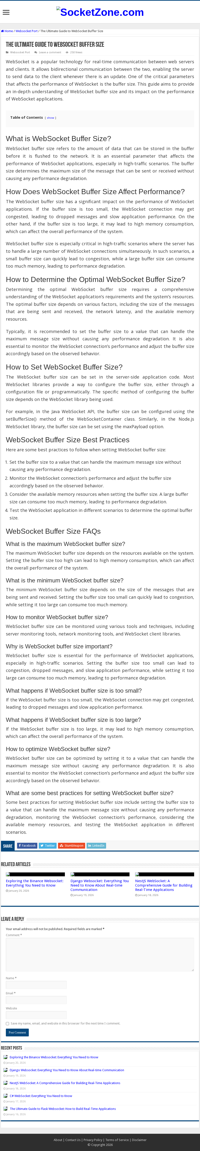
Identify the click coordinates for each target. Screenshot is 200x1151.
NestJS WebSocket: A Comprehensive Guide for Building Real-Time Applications (163, 885)
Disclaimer (139, 1140)
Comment (14, 935)
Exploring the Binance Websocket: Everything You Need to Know (34, 883)
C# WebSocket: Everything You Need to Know (41, 1096)
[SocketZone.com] (100, 11)
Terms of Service (117, 1140)
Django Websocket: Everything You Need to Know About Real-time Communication (99, 885)
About (58, 1140)
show (50, 117)
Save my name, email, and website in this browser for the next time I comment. (65, 1023)
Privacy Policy (93, 1140)
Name (11, 978)
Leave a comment (50, 52)
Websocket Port (27, 31)
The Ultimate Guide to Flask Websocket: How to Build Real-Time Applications (63, 1109)
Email (11, 993)
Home (8, 31)
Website (11, 1008)
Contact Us (72, 1140)
